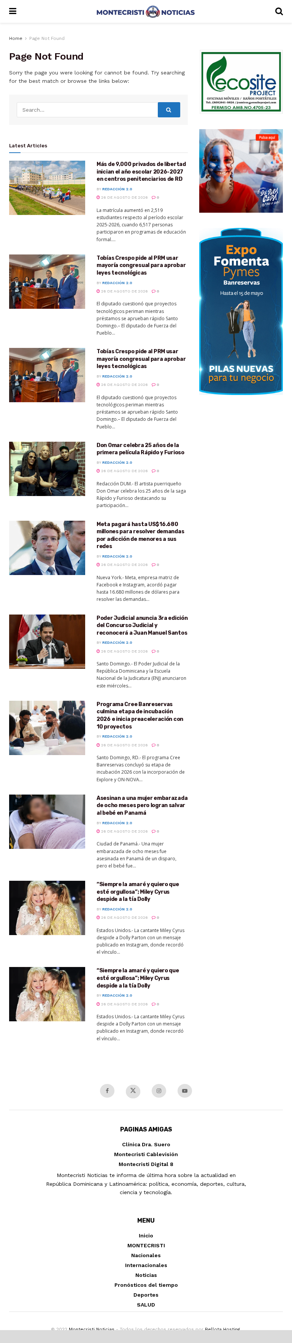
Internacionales (146, 1265)
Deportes (146, 1295)
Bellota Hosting (222, 1329)
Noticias (146, 1275)
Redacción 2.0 (117, 189)
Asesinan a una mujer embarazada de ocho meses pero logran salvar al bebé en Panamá (142, 805)
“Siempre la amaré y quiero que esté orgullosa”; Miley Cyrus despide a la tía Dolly (138, 891)
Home (15, 38)
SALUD (146, 1305)
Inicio (146, 1235)
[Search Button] (169, 109)
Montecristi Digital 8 (146, 1164)
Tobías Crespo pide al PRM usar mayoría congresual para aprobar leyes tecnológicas (141, 265)
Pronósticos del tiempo (146, 1285)
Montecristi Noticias (91, 1329)
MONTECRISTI (146, 1245)
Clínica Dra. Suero (146, 1144)
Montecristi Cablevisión (146, 1154)
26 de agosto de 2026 (124, 197)
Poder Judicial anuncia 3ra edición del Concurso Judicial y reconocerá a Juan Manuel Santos (142, 625)
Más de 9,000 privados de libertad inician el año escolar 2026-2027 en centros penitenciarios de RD (141, 171)
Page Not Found (47, 38)
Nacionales (146, 1255)
